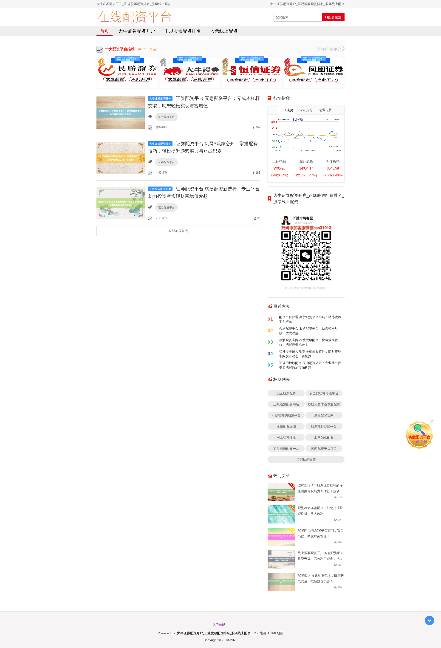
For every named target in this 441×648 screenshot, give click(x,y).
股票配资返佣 (286, 426)
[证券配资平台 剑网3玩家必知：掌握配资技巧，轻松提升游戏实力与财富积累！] (120, 157)
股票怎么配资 (324, 437)
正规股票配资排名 (182, 31)
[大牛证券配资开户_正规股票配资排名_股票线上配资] (134, 17)
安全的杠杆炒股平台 (323, 393)
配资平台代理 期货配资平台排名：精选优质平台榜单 (310, 319)
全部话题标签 (306, 459)
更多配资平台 (329, 49)
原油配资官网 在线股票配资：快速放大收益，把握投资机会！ (308, 342)
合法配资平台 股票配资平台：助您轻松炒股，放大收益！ (308, 330)
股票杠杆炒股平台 (324, 426)
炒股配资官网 (324, 415)
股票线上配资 (224, 31)
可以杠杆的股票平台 (286, 415)
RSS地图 (260, 633)
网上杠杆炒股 (286, 437)
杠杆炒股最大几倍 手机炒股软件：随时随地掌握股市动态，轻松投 (310, 353)
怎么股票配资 (286, 393)
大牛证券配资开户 (136, 31)
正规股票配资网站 (286, 404)
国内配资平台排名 (324, 448)
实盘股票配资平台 (286, 448)
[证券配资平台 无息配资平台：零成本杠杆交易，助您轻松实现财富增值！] (120, 112)
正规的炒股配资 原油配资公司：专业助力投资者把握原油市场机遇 (310, 365)
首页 (104, 31)
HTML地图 (275, 633)
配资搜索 (334, 17)
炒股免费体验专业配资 (324, 404)
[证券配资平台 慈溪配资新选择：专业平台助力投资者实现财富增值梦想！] (120, 203)
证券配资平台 (166, 117)
